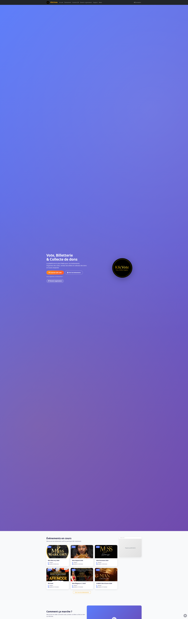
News (100, 2)
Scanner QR (75, 2)
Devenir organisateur (86, 2)
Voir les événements (75, 272)
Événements (67, 2)
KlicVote (54, 2)
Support (95, 2)
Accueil (61, 2)
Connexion (138, 2)
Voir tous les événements (82, 592)
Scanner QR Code (56, 272)
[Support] (185, 615)
